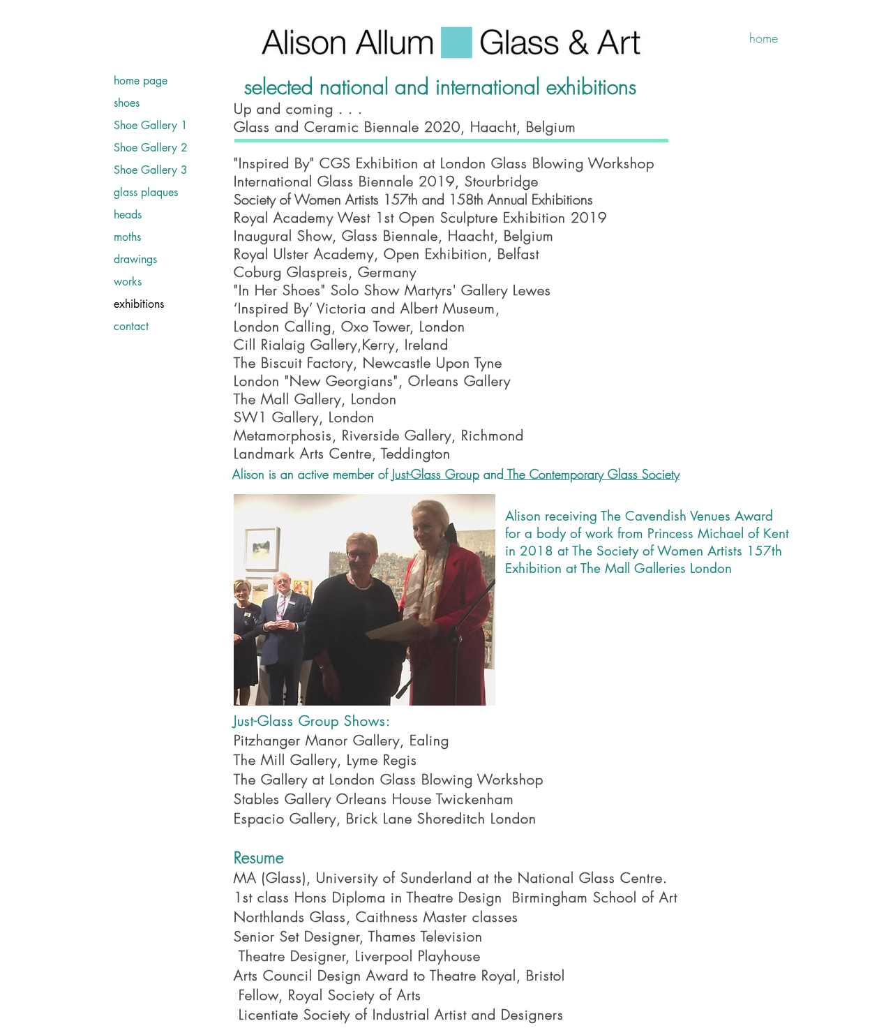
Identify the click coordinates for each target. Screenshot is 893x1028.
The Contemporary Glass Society (592, 473)
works (128, 281)
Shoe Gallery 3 (151, 170)
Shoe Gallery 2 (151, 147)
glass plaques (146, 192)
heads (128, 214)
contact (131, 326)
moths (127, 237)
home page (140, 80)
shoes (127, 103)
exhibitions (139, 304)
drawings (135, 259)
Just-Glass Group (435, 473)
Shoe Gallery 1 (151, 125)
